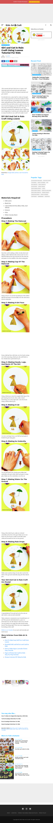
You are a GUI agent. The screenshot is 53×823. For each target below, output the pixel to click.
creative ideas (35, 194)
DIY (47, 182)
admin (8, 56)
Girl (17, 729)
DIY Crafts (34, 184)
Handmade (40, 196)
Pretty (20, 729)
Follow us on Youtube (7, 630)
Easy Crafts (42, 184)
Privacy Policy (42, 812)
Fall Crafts (25, 728)
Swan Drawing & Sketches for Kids (10, 724)
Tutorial (3, 730)
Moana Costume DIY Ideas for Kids (15, 657)
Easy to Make (18, 728)
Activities (34, 186)
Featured (3, 729)
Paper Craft (45, 192)
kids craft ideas (36, 190)
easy (43, 188)
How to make (44, 194)
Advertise (14, 812)
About (8, 812)
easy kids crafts (36, 192)
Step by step (25, 729)
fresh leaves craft (11, 729)
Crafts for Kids (46, 190)
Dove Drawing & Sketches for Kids (10, 721)
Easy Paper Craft (36, 188)
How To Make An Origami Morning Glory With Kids (14, 716)
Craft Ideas (41, 186)
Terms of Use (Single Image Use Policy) (28, 812)
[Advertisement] (26, 13)
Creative (47, 196)
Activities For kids (36, 180)
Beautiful (12, 728)
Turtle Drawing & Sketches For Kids (11, 718)
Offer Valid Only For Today (34, 1)
